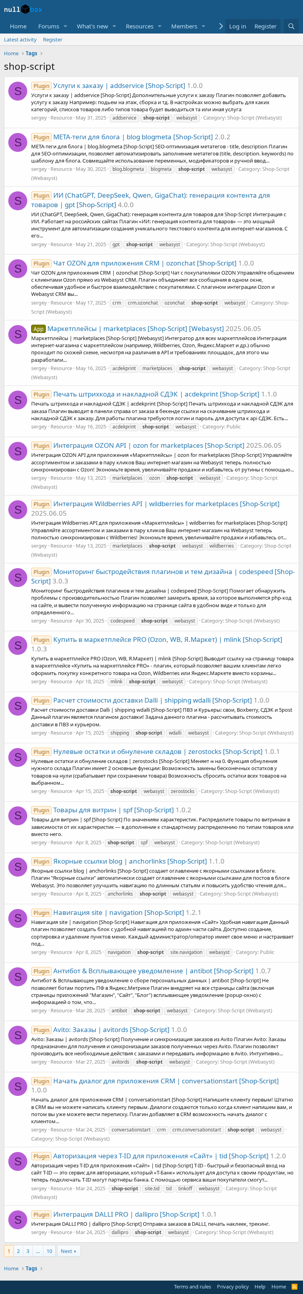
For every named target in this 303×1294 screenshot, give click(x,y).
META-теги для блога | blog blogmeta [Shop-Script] (123, 136)
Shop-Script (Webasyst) (254, 117)
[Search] (291, 26)
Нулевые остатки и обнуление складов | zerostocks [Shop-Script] (148, 751)
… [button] (38, 1251)
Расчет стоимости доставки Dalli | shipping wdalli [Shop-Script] (143, 700)
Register (52, 39)
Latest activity (20, 39)
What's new (92, 26)
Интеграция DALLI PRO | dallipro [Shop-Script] (117, 1214)
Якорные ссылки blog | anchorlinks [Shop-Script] (120, 861)
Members (184, 26)
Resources (139, 26)
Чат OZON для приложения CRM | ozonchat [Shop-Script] (135, 262)
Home (18, 26)
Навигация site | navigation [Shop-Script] (109, 912)
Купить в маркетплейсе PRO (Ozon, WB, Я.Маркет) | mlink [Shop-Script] (158, 639)
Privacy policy (233, 1286)
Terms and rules (192, 1286)
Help (260, 1286)
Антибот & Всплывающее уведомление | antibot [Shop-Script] (144, 970)
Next (66, 1251)
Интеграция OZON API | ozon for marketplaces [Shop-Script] (139, 445)
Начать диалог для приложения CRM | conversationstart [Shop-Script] (156, 1080)
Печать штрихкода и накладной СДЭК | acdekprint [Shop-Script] (147, 393)
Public (233, 426)
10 (49, 1251)
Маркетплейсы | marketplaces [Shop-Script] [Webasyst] (129, 328)
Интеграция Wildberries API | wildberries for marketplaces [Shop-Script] (157, 503)
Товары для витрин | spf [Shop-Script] (104, 809)
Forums (48, 26)
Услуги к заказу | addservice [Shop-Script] (109, 85)
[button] (65, 26)
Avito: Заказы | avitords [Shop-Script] (102, 1029)
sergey (39, 117)
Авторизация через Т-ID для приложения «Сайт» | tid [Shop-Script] (151, 1155)
